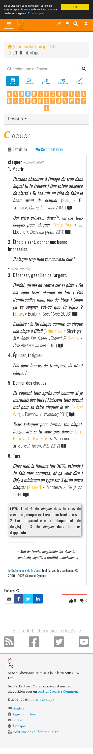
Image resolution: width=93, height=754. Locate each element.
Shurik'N (34, 487)
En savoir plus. (36, 13)
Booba (18, 313)
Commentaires (51, 149)
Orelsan (73, 338)
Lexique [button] (16, 119)
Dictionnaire (24, 47)
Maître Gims (53, 330)
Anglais (18, 708)
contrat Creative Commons (58, 692)
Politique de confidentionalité (35, 732)
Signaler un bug (23, 714)
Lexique (43, 47)
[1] (57, 216)
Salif (65, 200)
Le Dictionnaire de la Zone (24, 570)
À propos (19, 726)
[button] (86, 23)
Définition (19, 149)
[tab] (46, 119)
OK (75, 7)
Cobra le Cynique (41, 700)
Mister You (62, 224)
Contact (18, 720)
